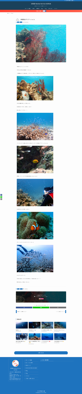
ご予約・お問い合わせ (30, 378)
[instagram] (66, 0)
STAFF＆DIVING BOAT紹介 (31, 368)
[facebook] (65, 0)
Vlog (27, 373)
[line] (68, 0)
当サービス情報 (29, 360)
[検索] (73, 0)
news (21, 22)
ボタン (44, 10)
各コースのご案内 (29, 362)
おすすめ (26, 288)
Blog (18, 22)
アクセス (27, 376)
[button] (24, 307)
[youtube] (69, 0)
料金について (28, 365)
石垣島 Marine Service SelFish (41, 3)
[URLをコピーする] (58, 307)
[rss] (71, 0)
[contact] (72, 0)
